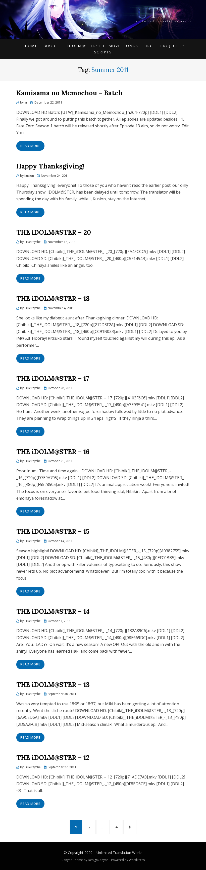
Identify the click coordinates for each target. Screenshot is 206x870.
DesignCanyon (98, 860)
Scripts (103, 52)
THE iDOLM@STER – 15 (52, 531)
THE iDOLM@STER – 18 (53, 298)
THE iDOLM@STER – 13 (53, 684)
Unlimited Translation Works (119, 852)
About (52, 45)
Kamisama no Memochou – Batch (69, 93)
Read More (30, 145)
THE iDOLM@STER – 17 (52, 378)
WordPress (137, 860)
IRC (149, 45)
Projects (170, 45)
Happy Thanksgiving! (50, 166)
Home (31, 45)
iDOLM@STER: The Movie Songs (102, 45)
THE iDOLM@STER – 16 (52, 452)
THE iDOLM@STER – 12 (52, 757)
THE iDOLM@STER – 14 (53, 611)
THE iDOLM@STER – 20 (53, 232)
